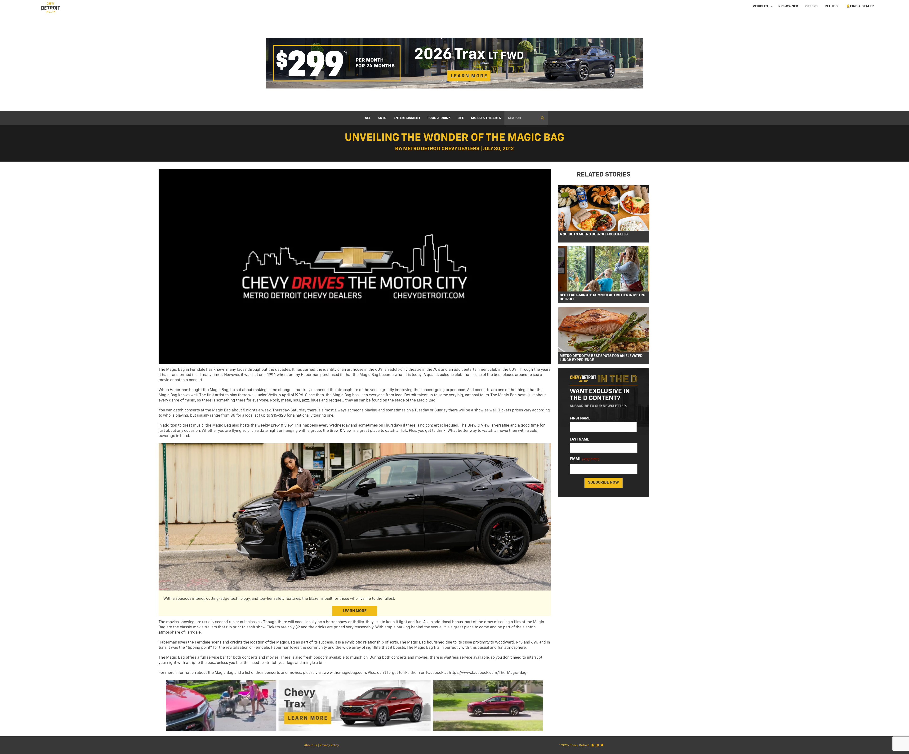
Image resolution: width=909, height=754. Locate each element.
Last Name (579, 439)
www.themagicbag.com (344, 673)
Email (584, 459)
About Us (310, 745)
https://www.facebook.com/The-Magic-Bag (487, 673)
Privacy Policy (329, 745)
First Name (580, 418)
